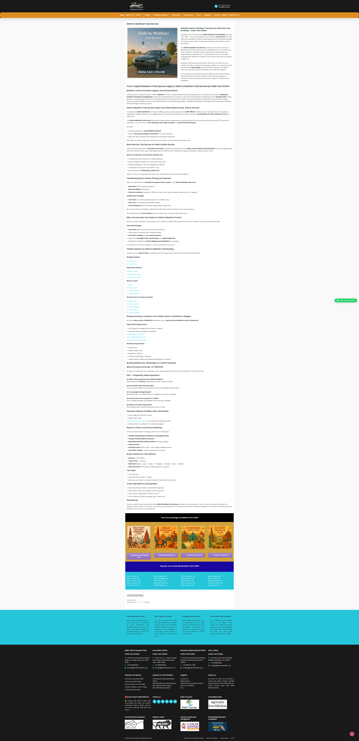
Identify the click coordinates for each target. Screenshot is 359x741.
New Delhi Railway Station (137, 337)
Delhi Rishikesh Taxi (160, 585)
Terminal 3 (141, 334)
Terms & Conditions (187, 685)
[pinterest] (167, 701)
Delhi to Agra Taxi (133, 576)
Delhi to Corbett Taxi (134, 581)
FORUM (224, 15)
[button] (346, 300)
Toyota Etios (132, 264)
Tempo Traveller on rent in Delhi (136, 687)
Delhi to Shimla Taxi (133, 583)
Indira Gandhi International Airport (164, 683)
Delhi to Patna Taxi (133, 585)
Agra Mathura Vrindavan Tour (140, 556)
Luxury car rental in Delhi (133, 681)
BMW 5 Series (133, 271)
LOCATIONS (188, 15)
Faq (181, 688)
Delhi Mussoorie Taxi (188, 578)
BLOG (217, 15)
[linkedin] (163, 701)
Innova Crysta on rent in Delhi (135, 684)
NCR (199, 15)
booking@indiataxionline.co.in (137, 668)
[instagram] (175, 701)
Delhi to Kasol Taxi (214, 585)
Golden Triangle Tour (221, 555)
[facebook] (154, 701)
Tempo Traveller (134, 307)
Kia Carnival (132, 301)
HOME (122, 15)
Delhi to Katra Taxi (160, 581)
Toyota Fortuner (134, 294)
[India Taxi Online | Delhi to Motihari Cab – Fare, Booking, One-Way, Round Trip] (136, 6)
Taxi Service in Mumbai (132, 690)
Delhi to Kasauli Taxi (215, 581)
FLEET (138, 15)
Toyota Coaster (134, 313)
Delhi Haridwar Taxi (187, 581)
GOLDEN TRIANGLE (161, 15)
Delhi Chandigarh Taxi (161, 578)
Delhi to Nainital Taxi (188, 576)
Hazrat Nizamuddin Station (137, 340)
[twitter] (159, 701)
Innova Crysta (133, 288)
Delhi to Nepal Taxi (214, 576)
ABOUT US (130, 15)
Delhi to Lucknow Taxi (188, 583)
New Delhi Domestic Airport (162, 685)
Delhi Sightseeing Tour (167, 555)
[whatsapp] (171, 701)
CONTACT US (234, 15)
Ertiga (130, 285)
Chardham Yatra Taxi (194, 555)
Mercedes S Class (134, 277)
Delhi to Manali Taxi (160, 576)
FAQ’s (232, 738)
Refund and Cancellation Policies (191, 683)
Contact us (184, 679)
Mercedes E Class (134, 274)
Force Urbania (133, 310)
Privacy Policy (224, 738)
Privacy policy (185, 681)
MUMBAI (208, 15)
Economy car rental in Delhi (134, 679)
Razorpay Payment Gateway (138, 421)
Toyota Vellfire (133, 304)
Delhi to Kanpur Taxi (187, 585)
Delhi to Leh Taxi (213, 578)
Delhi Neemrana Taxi (161, 583)
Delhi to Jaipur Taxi (133, 578)
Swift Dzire (132, 261)
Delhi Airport (132, 334)
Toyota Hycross (133, 291)
